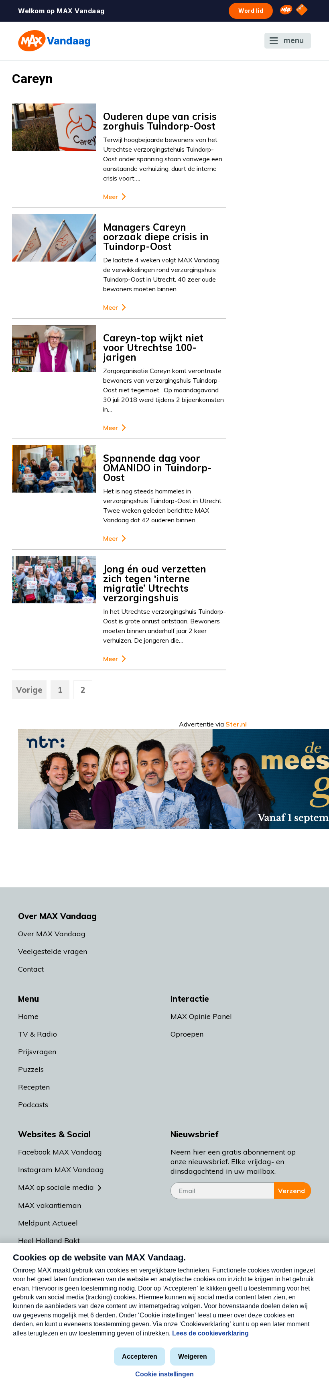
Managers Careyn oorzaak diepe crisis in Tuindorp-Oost (156, 236)
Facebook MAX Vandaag (60, 1152)
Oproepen (187, 1034)
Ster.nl (236, 724)
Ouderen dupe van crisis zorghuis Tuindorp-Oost (160, 121)
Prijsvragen (37, 1051)
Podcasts (33, 1104)
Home (28, 1016)
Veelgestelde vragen (52, 951)
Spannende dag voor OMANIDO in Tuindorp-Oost (157, 467)
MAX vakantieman (49, 1205)
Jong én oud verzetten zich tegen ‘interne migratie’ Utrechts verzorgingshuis (154, 583)
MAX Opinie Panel (201, 1016)
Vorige (29, 690)
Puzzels (31, 1069)
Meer (110, 197)
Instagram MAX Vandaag (61, 1169)
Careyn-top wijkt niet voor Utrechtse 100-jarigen (153, 347)
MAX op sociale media (56, 1187)
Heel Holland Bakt (49, 1240)
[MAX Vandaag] (54, 41)
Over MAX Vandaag (51, 933)
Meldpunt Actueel (48, 1223)
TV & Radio (37, 1034)
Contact (31, 969)
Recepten (34, 1087)
